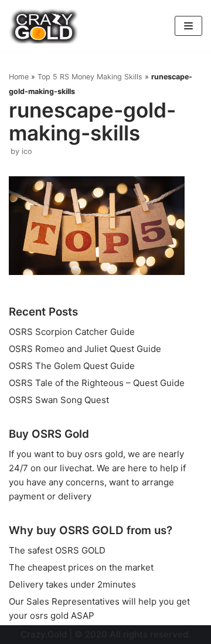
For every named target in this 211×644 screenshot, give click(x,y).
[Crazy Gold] (44, 25)
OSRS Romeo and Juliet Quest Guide (85, 348)
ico (27, 151)
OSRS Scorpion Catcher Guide (72, 331)
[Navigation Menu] (188, 26)
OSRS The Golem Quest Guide (72, 365)
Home (19, 76)
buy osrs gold (95, 453)
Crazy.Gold (44, 634)
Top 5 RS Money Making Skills (90, 76)
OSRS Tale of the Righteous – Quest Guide (97, 382)
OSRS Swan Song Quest (59, 399)
